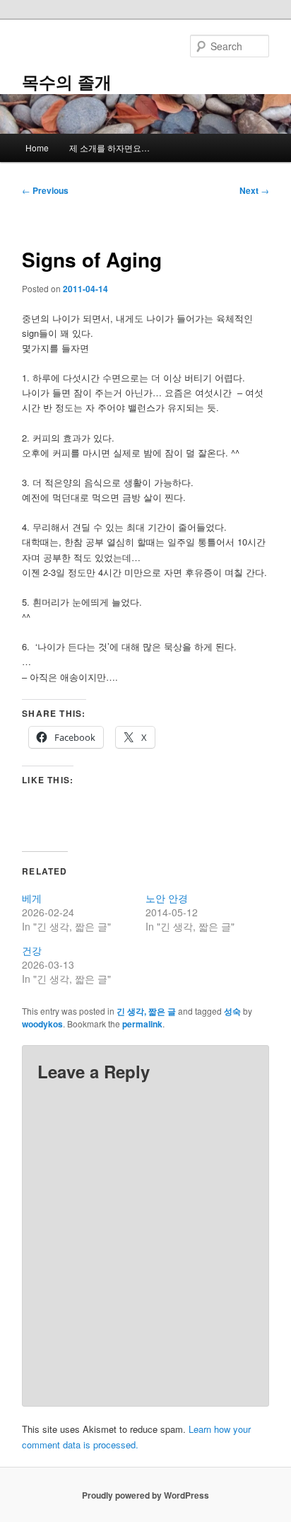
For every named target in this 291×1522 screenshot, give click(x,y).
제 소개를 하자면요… (109, 148)
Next (254, 190)
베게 (32, 898)
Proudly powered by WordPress (145, 1495)
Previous (45, 190)
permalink (142, 1023)
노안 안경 (167, 898)
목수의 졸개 (67, 81)
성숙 (232, 1011)
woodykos (42, 1023)
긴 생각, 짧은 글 (146, 1011)
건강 (32, 950)
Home (37, 148)
